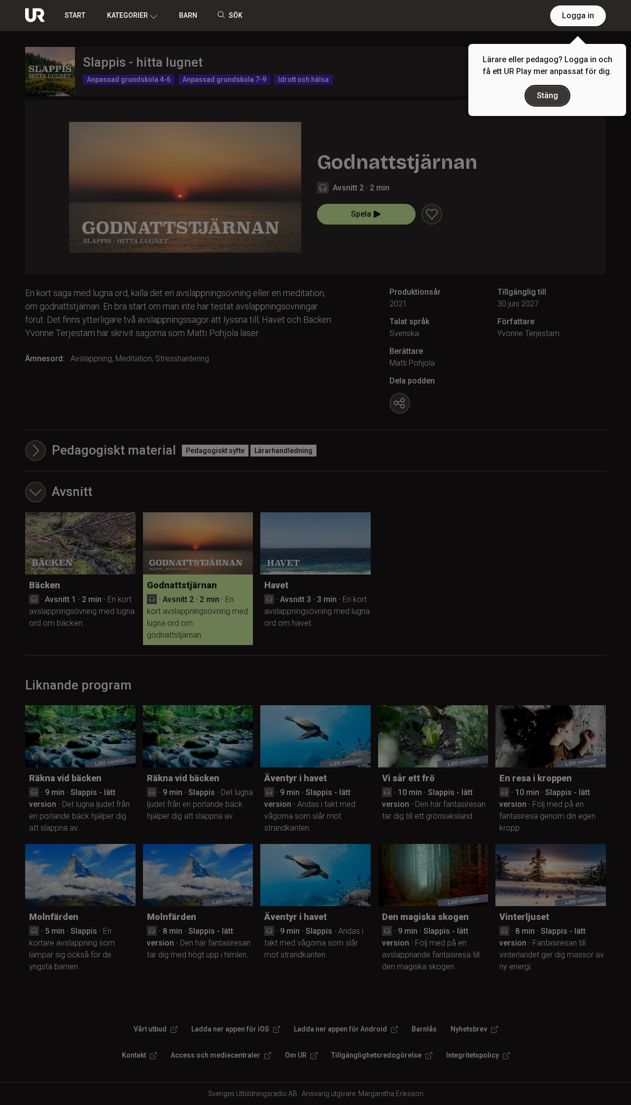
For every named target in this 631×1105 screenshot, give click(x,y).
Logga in (578, 15)
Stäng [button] (547, 95)
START (75, 15)
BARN (188, 15)
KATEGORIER (127, 15)
